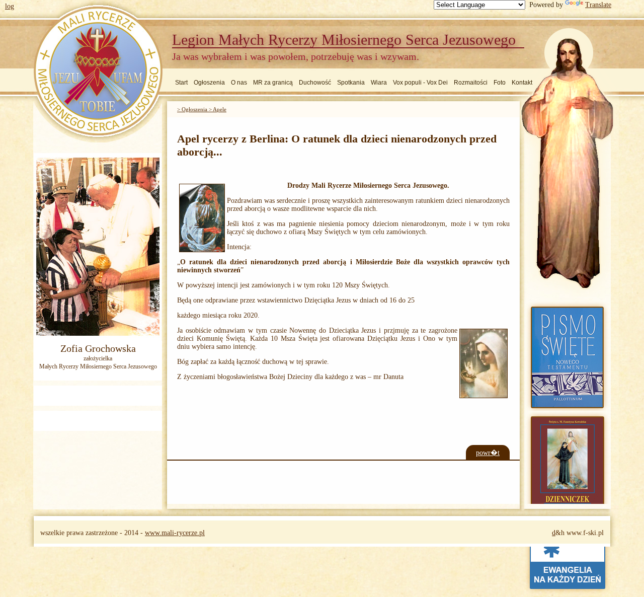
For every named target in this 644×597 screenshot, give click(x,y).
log (9, 6)
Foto (500, 82)
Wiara (379, 82)
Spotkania (351, 82)
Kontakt (522, 82)
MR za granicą (273, 82)
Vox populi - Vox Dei (420, 82)
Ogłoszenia (209, 82)
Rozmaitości (471, 82)
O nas (239, 82)
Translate (598, 5)
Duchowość (315, 82)
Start (181, 82)
